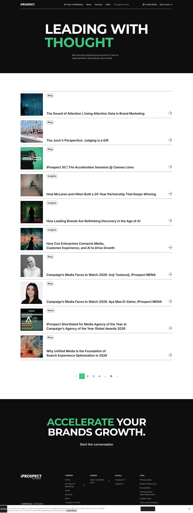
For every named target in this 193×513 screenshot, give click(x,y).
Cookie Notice (72, 511)
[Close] (189, 508)
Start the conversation (96, 444)
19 (111, 376)
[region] (96, 509)
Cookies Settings (148, 509)
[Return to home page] (28, 4)
